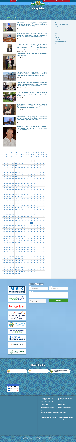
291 (7, 192)
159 (31, 170)
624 (40, 242)
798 (16, 271)
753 (7, 265)
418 (10, 211)
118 (34, 163)
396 (28, 207)
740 (10, 262)
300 (34, 192)
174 (34, 172)
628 (10, 245)
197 (19, 176)
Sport (56, 35)
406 (16, 209)
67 (31, 156)
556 (4, 234)
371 (37, 203)
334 (10, 198)
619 (25, 242)
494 (28, 223)
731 (25, 260)
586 (10, 238)
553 (37, 231)
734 (34, 260)
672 (16, 251)
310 (22, 194)
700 (16, 256)
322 (16, 196)
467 (31, 218)
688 (22, 253)
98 (18, 161)
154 (16, 170)
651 (37, 247)
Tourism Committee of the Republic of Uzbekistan (60, 371)
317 (43, 194)
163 (43, 170)
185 (25, 174)
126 (16, 165)
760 (28, 265)
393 (19, 207)
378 (16, 205)
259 (37, 185)
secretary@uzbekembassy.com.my (49, 407)
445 (7, 216)
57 (6, 156)
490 (16, 223)
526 (40, 227)
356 (34, 200)
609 (37, 240)
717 (25, 258)
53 (41, 154)
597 (43, 238)
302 (40, 192)
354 (28, 200)
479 (25, 220)
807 (43, 271)
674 (22, 251)
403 (7, 209)
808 (4, 273)
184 (22, 174)
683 (7, 253)
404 (10, 209)
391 (13, 207)
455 (37, 216)
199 (25, 176)
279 (13, 189)
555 (43, 231)
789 (31, 269)
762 (34, 265)
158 (28, 170)
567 (37, 234)
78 (13, 159)
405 (13, 209)
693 (37, 253)
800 (22, 271)
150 (4, 170)
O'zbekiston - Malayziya (59, 3)
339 (25, 198)
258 (34, 185)
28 (23, 152)
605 (25, 240)
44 (18, 154)
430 (4, 214)
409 (25, 209)
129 (25, 165)
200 (28, 176)
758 (22, 265)
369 (31, 203)
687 (19, 253)
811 (13, 273)
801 (25, 271)
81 (21, 159)
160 (34, 170)
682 (4, 253)
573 (13, 236)
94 (8, 161)
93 (6, 161)
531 (13, 229)
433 (13, 214)
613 (7, 242)
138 (10, 167)
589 (19, 238)
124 (10, 165)
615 (13, 242)
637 (37, 245)
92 (3, 161)
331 (43, 196)
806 (40, 271)
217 (37, 178)
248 (4, 185)
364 (16, 203)
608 (34, 240)
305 (7, 194)
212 (22, 178)
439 (31, 214)
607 (31, 240)
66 (28, 156)
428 (40, 211)
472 (4, 220)
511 (37, 225)
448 (16, 216)
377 (13, 205)
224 (16, 181)
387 (43, 205)
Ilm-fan (56, 33)
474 (10, 220)
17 (38, 150)
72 (43, 156)
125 (13, 165)
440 (34, 214)
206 (4, 178)
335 (13, 198)
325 (25, 196)
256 (28, 185)
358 (40, 200)
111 (13, 163)
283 (25, 189)
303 (43, 192)
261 (43, 185)
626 (4, 245)
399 (37, 207)
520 (22, 227)
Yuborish (59, 300)
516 (10, 227)
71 (41, 156)
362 (10, 203)
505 (19, 225)
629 (13, 245)
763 (37, 265)
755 (13, 265)
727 (13, 260)
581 (37, 236)
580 (34, 236)
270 (28, 187)
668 (4, 251)
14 (31, 150)
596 (40, 238)
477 (19, 220)
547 (19, 231)
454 (34, 216)
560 (16, 234)
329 (37, 196)
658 (16, 249)
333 (7, 198)
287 (37, 189)
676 (28, 251)
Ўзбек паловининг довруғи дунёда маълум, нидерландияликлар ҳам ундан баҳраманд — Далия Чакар (32, 94)
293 (13, 192)
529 (7, 229)
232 (40, 181)
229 (31, 181)
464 (22, 218)
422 (22, 211)
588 (16, 238)
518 (16, 227)
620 (28, 242)
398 (34, 207)
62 (18, 156)
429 (43, 211)
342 (34, 198)
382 (28, 205)
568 (40, 234)
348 (10, 200)
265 (13, 187)
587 (13, 238)
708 (40, 256)
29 (26, 152)
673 (19, 251)
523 (31, 227)
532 (16, 229)
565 (31, 234)
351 (19, 200)
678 (34, 251)
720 (34, 258)
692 (34, 253)
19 (43, 150)
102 (30, 161)
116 (28, 163)
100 (24, 161)
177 (43, 172)
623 (37, 242)
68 (33, 156)
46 (23, 154)
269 (25, 187)
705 (31, 256)
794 (4, 271)
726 (10, 260)
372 (40, 203)
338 (22, 198)
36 (43, 152)
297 (25, 192)
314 (34, 194)
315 (37, 194)
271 (31, 187)
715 (19, 258)
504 (16, 225)
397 (31, 207)
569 (43, 234)
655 (7, 249)
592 (28, 238)
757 (19, 265)
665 (37, 249)
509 (31, 225)
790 (34, 269)
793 (43, 269)
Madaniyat (57, 31)
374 (4, 205)
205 (43, 176)
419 (13, 211)
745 (25, 262)
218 (40, 178)
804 (34, 271)
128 (22, 165)
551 (31, 231)
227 (25, 181)
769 (13, 267)
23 (11, 152)
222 (10, 181)
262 (4, 187)
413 (37, 209)
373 (43, 203)
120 (40, 163)
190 (40, 174)
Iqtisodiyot (57, 26)
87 (36, 159)
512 (40, 225)
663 (31, 249)
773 (25, 267)
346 (4, 200)
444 (4, 216)
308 (16, 194)
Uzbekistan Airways (15, 371)
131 (31, 165)
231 (37, 181)
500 (4, 225)
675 (25, 251)
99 (21, 161)
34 (38, 152)
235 (7, 183)
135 (43, 165)
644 (16, 247)
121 (43, 163)
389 (7, 207)
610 (40, 240)
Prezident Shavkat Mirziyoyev (61, 24)
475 (13, 220)
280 (16, 189)
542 (4, 231)
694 (40, 253)
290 (4, 192)
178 (4, 174)
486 (4, 223)
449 (19, 216)
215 (31, 178)
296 (22, 192)
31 (31, 152)
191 (43, 174)
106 (42, 161)
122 (4, 165)
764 (40, 265)
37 (46, 152)
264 (10, 187)
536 (28, 229)
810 (10, 273)
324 (22, 196)
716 (22, 258)
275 (43, 187)
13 (28, 150)
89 (41, 159)
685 (13, 253)
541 (43, 229)
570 (4, 236)
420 (16, 211)
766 (4, 267)
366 (22, 203)
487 (7, 223)
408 (22, 209)
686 (16, 253)
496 (34, 223)
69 (36, 156)
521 (25, 227)
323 (19, 196)
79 (16, 159)
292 (10, 192)
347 (7, 200)
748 (34, 262)
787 (25, 269)
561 (19, 234)
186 (28, 174)
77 (11, 159)
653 (43, 247)
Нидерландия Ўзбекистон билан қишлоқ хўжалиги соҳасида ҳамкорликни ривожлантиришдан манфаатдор (32, 106)
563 (25, 234)
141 (19, 167)
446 (10, 216)
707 (37, 256)
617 (19, 242)
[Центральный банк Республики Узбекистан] (13, 387)
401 (43, 207)
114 (22, 163)
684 (10, 253)
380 (22, 205)
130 (28, 165)
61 (16, 156)
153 (13, 170)
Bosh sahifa (9, 17)
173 (31, 172)
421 (19, 211)
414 (40, 209)
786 (22, 269)
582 (40, 236)
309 (19, 194)
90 (43, 159)
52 (38, 154)
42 (13, 154)
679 (37, 251)
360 (4, 203)
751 (43, 262)
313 (31, 194)
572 (10, 236)
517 (13, 227)
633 (25, 245)
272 (34, 187)
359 (43, 200)
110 (10, 163)
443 (43, 214)
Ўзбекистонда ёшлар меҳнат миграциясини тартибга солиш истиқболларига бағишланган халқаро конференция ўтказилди (32, 118)
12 (26, 150)
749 (37, 262)
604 (22, 240)
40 (8, 154)
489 (13, 223)
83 (26, 159)
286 (34, 189)
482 (34, 220)
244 (34, 183)
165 (7, 172)
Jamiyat (56, 28)
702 (22, 256)
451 (25, 216)
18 (41, 150)
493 (25, 223)
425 (31, 211)
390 (10, 207)
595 (37, 238)
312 (28, 194)
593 (31, 238)
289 (43, 189)
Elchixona (8, 3)
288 (40, 189)
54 (43, 154)
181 (13, 174)
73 (46, 156)
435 (19, 214)
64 (23, 156)
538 (34, 229)
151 (7, 170)
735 (37, 260)
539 (37, 229)
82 (23, 159)
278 (10, 189)
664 (34, 249)
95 (11, 161)
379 (19, 205)
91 (46, 159)
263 (7, 187)
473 (7, 220)
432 (10, 214)
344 (40, 198)
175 (37, 172)
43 (16, 154)
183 (19, 174)
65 (26, 156)
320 (10, 196)
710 (4, 258)
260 (40, 185)
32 (33, 152)
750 (40, 262)
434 (16, 214)
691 (31, 253)
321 (13, 196)
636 (34, 245)
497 (37, 223)
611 (43, 240)
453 (31, 216)
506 (22, 225)
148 (40, 167)
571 (7, 236)
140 (16, 167)
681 (43, 251)
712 (10, 258)
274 (40, 187)
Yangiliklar (27, 3)
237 (13, 183)
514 (4, 227)
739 (7, 262)
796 (10, 271)
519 (19, 227)
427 (37, 211)
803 (31, 271)
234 (4, 183)
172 (28, 172)
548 (22, 231)
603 (19, 240)
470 (40, 218)
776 (34, 267)
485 (43, 220)
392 (16, 207)
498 (40, 223)
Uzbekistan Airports (36, 371)
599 (7, 240)
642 (10, 247)
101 (27, 161)
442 (40, 214)
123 (7, 165)
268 (22, 187)
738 (4, 262)
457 (43, 216)
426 (34, 211)
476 (16, 220)
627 (7, 245)
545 (13, 231)
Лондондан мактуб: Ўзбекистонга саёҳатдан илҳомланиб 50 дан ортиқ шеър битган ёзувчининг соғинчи (32, 128)
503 (13, 225)
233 (43, 181)
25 (16, 152)
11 (23, 150)
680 (40, 251)
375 (7, 205)
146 (34, 167)
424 (28, 211)
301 (37, 192)
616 (16, 242)
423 (25, 211)
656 (10, 249)
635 (31, 245)
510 (34, 225)
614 (10, 242)
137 (7, 167)
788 (28, 269)
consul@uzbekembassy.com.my (65, 407)
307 (13, 194)
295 (19, 192)
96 (13, 161)
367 (25, 203)
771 (19, 267)
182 (16, 174)
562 (22, 234)
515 (7, 227)
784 (16, 269)
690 (28, 253)
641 (7, 247)
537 (31, 229)
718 (28, 258)
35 (41, 152)
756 (16, 265)
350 (16, 200)
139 (13, 167)
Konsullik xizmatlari (20, 3)
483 (37, 220)
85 (31, 159)
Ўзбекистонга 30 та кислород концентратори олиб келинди (32, 54)
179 (7, 174)
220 (4, 181)
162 (40, 170)
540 (40, 229)
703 (25, 256)
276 (4, 189)
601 (13, 240)
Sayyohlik (57, 37)
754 (10, 265)
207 (7, 178)
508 (28, 225)
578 (28, 236)
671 (13, 251)
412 (34, 209)
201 (31, 176)
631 (19, 245)
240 (22, 183)
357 (37, 200)
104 (36, 161)
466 (28, 218)
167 (13, 172)
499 (43, 223)
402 (4, 209)
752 (4, 265)
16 (36, 150)
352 (22, 200)
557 (7, 234)
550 (28, 231)
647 (25, 247)
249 (7, 185)
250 (10, 185)
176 (40, 172)
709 (43, 256)
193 (7, 176)
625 (43, 242)
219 (43, 178)
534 (22, 229)
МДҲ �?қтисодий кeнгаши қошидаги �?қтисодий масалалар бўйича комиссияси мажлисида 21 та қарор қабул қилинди (32, 35)
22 (8, 152)
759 (25, 265)
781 (7, 269)
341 (31, 198)
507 (25, 225)
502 (10, 225)
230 (34, 181)
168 (16, 172)
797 (13, 271)
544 (10, 231)
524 (34, 227)
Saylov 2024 (57, 43)
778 (40, 267)
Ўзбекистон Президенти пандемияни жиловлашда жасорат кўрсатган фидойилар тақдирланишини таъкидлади (32, 24)
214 (28, 178)
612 (4, 242)
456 (40, 216)
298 (28, 192)
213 (25, 178)
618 (22, 242)
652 (40, 247)
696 (4, 256)
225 (19, 181)
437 (25, 214)
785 (19, 269)
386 (40, 205)
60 (13, 156)
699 (13, 256)
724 (4, 260)
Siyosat (56, 22)
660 (22, 249)
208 (10, 178)
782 (10, 269)
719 (31, 258)
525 (37, 227)
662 (28, 249)
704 (28, 256)
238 (16, 183)
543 (7, 231)
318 (4, 196)
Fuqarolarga (67, 3)
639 (43, 245)
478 (22, 220)
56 (3, 156)
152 (10, 170)
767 (7, 267)
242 (28, 183)
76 (8, 159)
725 (7, 260)
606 (28, 240)
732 (28, 260)
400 (40, 207)
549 (25, 231)
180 (10, 174)
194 (10, 176)
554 (40, 231)
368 (28, 203)
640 (4, 247)
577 (25, 236)
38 (3, 154)
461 (13, 218)
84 (28, 159)
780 (4, 269)
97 (16, 161)
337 (19, 198)
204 (40, 176)
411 (31, 209)
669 (7, 251)
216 (34, 178)
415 (43, 209)
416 (4, 211)
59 (11, 156)
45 (21, 154)
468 (34, 218)
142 (22, 167)
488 (10, 223)
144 (28, 167)
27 (21, 152)
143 (25, 167)
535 (25, 229)
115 (25, 163)
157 (25, 170)
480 (28, 220)
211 (19, 178)
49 (31, 154)
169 (19, 172)
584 (4, 238)
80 (18, 159)
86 (33, 159)
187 (31, 174)
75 (6, 159)
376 (10, 205)
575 (19, 236)
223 (13, 181)
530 (10, 229)
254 (22, 185)
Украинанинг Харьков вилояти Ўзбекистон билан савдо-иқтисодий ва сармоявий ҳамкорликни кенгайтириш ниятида (32, 84)
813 (19, 273)
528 (4, 229)
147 (37, 167)
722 (40, 258)
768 (10, 267)
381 (25, 205)
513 (43, 225)
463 (19, 218)
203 (37, 176)
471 (43, 218)
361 (7, 203)
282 (22, 189)
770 (16, 267)
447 (13, 216)
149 (43, 167)
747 (31, 262)
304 (4, 194)
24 (13, 152)
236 (10, 183)
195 (13, 176)
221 (7, 181)
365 (19, 203)
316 (40, 194)
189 (37, 174)
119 (37, 163)
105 (39, 161)
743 (19, 262)
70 (38, 156)
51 (36, 154)
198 (22, 176)
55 (46, 154)
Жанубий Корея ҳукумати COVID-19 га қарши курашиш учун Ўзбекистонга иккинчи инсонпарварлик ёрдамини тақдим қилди (32, 73)
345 (43, 198)
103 (33, 161)
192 (4, 176)
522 (28, 227)
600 (10, 240)
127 (19, 165)
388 (4, 207)
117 (31, 163)
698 (10, 256)
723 (43, 258)
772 (22, 267)
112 (16, 163)
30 (28, 152)
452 (28, 216)
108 (4, 163)
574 (16, 236)
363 (13, 203)
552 (34, 231)
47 (26, 154)
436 (22, 214)
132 (34, 165)
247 (43, 183)
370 (34, 203)
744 (22, 262)
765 (43, 265)
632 (22, 245)
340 (28, 198)
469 (37, 218)
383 (31, 205)
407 (19, 209)
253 (19, 185)
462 (16, 218)
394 (22, 207)
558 (10, 234)
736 (40, 260)
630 (16, 245)
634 (28, 245)
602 (16, 240)
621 (31, 242)
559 (13, 234)
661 (25, 249)
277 (7, 189)
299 (31, 192)
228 (28, 181)
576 (22, 236)
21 (6, 152)
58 (8, 156)
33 (36, 152)
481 (31, 220)
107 (45, 161)
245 (37, 183)
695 (43, 253)
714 (16, 258)
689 (25, 253)
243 (31, 183)
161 (37, 170)
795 (7, 271)
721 (37, 258)
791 (37, 269)
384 (34, 205)
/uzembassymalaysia (46, 419)
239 (19, 183)
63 (21, 156)
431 (7, 214)
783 (13, 269)
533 (19, 229)
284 (28, 189)
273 (37, 187)
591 (25, 238)
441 (37, 214)
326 (28, 196)
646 (22, 247)
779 (43, 267)
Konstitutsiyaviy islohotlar (60, 41)
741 (13, 262)
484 (40, 220)
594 (34, 238)
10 (21, 150)
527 (43, 227)
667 (43, 249)
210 (16, 178)
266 (16, 187)
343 (37, 198)
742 (16, 262)
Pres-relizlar (57, 39)
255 (25, 185)
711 (7, 258)
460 (10, 218)
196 (16, 176)
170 (22, 172)
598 (4, 240)
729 (19, 260)
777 (37, 267)
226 (22, 181)
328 (34, 196)
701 (19, 256)
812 (16, 273)
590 (22, 238)
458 (4, 218)
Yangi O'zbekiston (50, 3)
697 (7, 256)
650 (34, 247)
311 (25, 194)
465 (25, 218)
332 (4, 198)
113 (19, 163)
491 (19, 223)
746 (28, 262)
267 (19, 187)
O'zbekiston (13, 3)
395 (25, 207)
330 (40, 196)
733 (31, 260)
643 (13, 247)
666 (40, 249)
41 (11, 154)
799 (19, 271)
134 (40, 165)
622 (34, 242)
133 (37, 165)
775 (31, 267)
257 (31, 185)
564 (28, 234)
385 (37, 205)
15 (33, 150)
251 (13, 185)
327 (31, 196)
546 (16, 231)
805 (37, 271)
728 (16, 260)
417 (7, 211)
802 (28, 271)
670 (10, 251)
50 (33, 154)
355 (31, 200)
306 (10, 194)
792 (40, 269)
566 (34, 234)
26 (18, 152)
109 (7, 163)
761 (31, 265)
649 (31, 247)
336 (16, 198)
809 (7, 273)
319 (7, 196)
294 (16, 192)
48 (28, 154)
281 (19, 189)
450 (22, 216)
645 (19, 247)
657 (13, 249)
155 (19, 170)
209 (13, 178)
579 (31, 236)
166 (10, 172)
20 (3, 152)
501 (7, 225)
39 (6, 154)
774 (28, 267)
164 (4, 172)
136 (4, 167)
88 (38, 159)
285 (31, 189)
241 (25, 183)
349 (13, 200)
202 (34, 176)
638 (40, 245)
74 (3, 159)
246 (40, 183)
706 (34, 256)
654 (4, 249)
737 (43, 260)
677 (31, 251)
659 (19, 249)
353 (25, 200)
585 (7, 238)
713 (13, 258)
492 (22, 223)
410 (28, 209)
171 (25, 172)
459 (7, 218)
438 (28, 214)
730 (22, 260)
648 (28, 247)
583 (43, 236)
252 (16, 185)
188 (34, 174)
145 (31, 167)
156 (22, 170)
